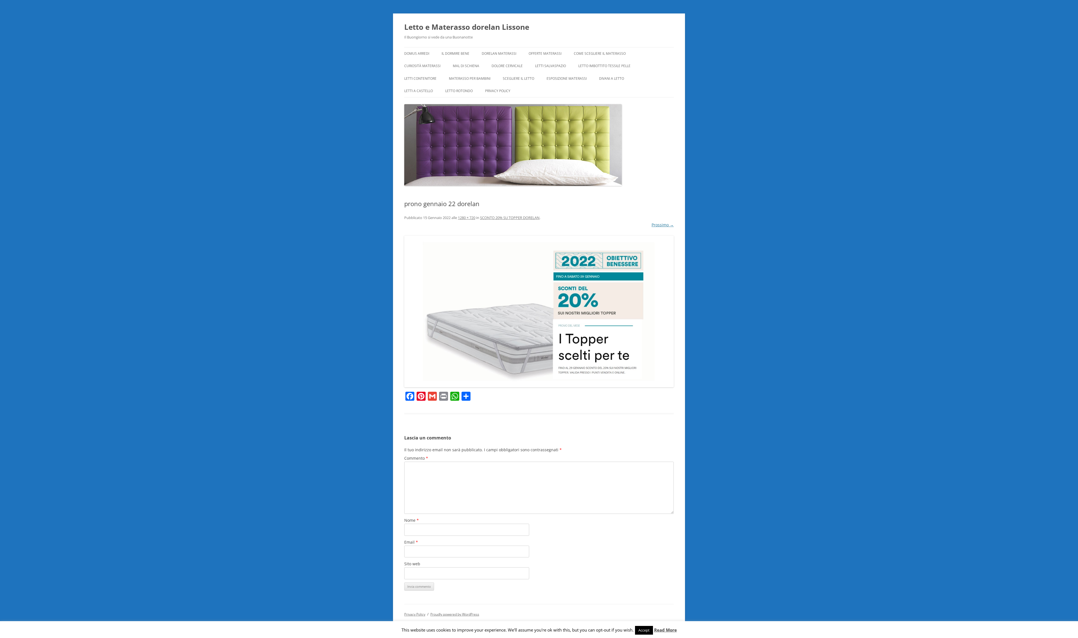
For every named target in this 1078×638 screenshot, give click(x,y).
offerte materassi (545, 53)
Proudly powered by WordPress (454, 614)
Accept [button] (644, 630)
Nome (411, 520)
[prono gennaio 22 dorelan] (539, 311)
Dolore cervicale (507, 65)
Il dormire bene (455, 53)
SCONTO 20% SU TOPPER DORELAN (510, 217)
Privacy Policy (497, 90)
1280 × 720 (466, 217)
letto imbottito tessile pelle (604, 65)
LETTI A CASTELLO (418, 90)
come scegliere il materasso (600, 53)
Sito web (412, 563)
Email (411, 542)
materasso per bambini (469, 78)
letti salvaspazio (550, 65)
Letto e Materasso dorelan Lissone (466, 27)
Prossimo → (663, 224)
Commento (416, 458)
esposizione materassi (567, 78)
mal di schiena (466, 65)
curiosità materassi (422, 65)
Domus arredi (416, 53)
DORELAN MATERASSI (499, 53)
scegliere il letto (518, 78)
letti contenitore (420, 78)
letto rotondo (459, 90)
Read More (665, 630)
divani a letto (611, 78)
